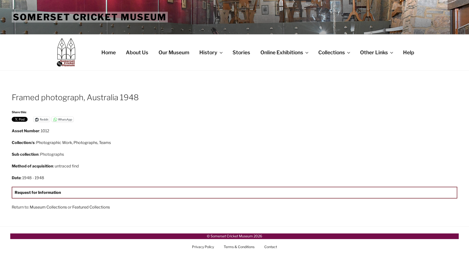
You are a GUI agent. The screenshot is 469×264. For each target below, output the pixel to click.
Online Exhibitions (281, 52)
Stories (241, 52)
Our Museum (174, 52)
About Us (137, 52)
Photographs (85, 142)
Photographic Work (54, 142)
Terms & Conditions (239, 247)
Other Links (374, 52)
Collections (331, 52)
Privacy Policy (203, 247)
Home (108, 52)
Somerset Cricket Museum (90, 17)
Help (408, 52)
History (208, 52)
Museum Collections (48, 207)
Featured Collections (91, 207)
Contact (270, 247)
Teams (105, 142)
